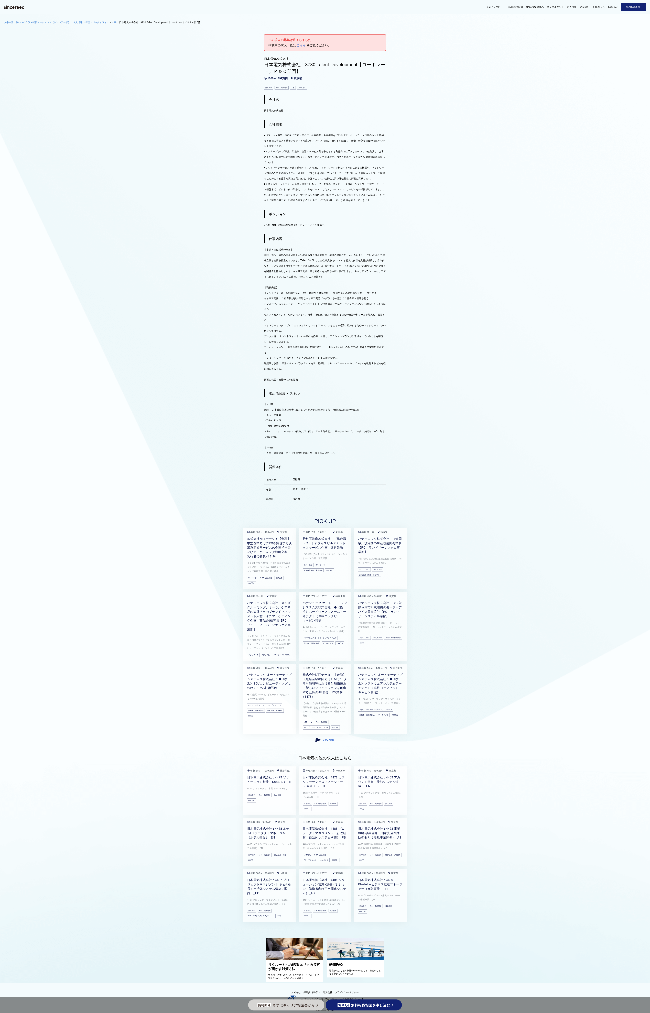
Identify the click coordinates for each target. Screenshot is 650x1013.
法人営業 (277, 795)
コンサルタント (555, 6)
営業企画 (279, 578)
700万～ (329, 570)
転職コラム (599, 6)
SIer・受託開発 (266, 578)
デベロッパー (321, 565)
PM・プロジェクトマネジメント (316, 727)
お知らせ (296, 992)
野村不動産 (308, 565)
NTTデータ (252, 578)
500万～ (251, 583)
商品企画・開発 (280, 855)
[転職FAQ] (356, 959)
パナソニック (364, 569)
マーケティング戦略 (282, 655)
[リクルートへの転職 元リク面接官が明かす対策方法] (295, 959)
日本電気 (251, 795)
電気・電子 (377, 569)
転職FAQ (613, 6)
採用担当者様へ (312, 992)
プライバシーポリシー (347, 992)
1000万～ (396, 715)
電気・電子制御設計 (393, 637)
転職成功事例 (515, 6)
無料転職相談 (633, 6)
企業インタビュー (495, 6)
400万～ (362, 643)
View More (329, 739)
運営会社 (327, 992)
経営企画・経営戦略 (275, 710)
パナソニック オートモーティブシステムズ (320, 638)
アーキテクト (328, 643)
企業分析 (584, 6)
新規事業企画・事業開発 (313, 570)
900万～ (307, 916)
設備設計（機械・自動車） (369, 575)
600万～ (251, 800)
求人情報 (572, 6)
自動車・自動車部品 (311, 643)
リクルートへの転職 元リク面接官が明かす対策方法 (294, 966)
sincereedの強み (535, 6)
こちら (301, 45)
